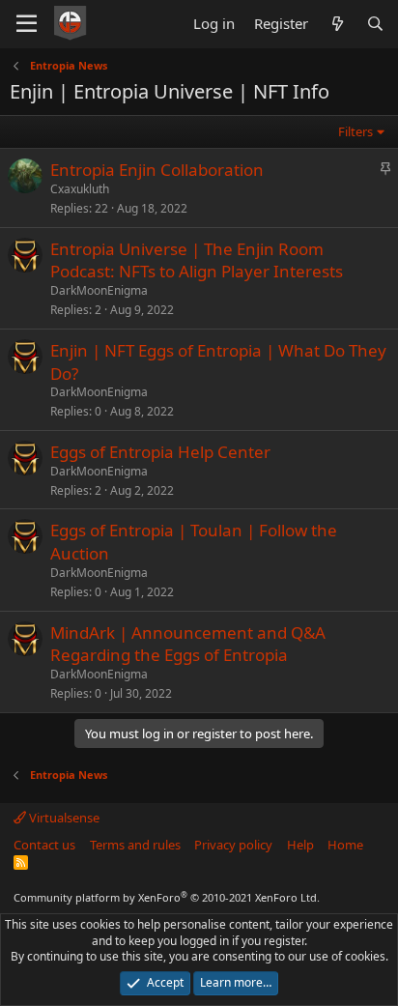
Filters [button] (355, 131)
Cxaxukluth (79, 189)
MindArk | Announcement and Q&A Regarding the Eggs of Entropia (188, 644)
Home (345, 844)
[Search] (375, 24)
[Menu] (26, 24)
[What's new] (336, 24)
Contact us (44, 844)
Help (300, 844)
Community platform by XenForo (167, 897)
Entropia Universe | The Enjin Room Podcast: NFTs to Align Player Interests (196, 260)
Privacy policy (233, 844)
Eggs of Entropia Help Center (160, 452)
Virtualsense (63, 817)
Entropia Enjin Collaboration (157, 169)
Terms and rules (135, 844)
